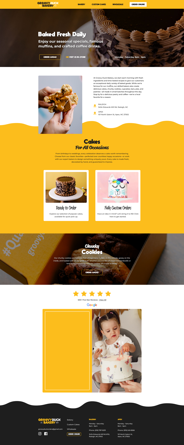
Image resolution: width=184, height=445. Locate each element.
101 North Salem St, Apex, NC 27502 (113, 115)
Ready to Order (66, 208)
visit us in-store (77, 57)
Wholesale (71, 429)
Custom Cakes (73, 425)
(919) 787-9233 (100, 430)
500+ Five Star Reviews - (88, 300)
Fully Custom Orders (118, 208)
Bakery (70, 420)
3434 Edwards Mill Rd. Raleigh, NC (113, 107)
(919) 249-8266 (129, 430)
